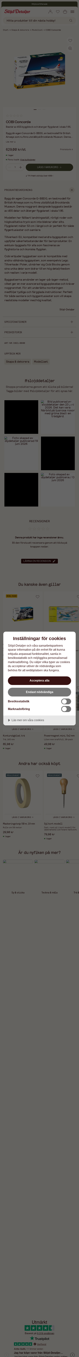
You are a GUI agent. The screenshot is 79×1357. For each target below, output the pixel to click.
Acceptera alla (39, 680)
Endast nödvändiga (39, 692)
